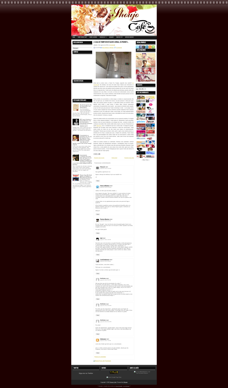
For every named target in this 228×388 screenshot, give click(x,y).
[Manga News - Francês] (141, 144)
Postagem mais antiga (129, 157)
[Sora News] (150, 133)
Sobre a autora (93, 37)
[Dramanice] (150, 106)
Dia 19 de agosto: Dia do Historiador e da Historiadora (86, 106)
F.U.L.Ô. (102, 167)
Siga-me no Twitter (86, 373)
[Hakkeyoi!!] (150, 150)
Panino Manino (104, 219)
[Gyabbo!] (141, 106)
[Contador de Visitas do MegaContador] (114, 373)
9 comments (119, 47)
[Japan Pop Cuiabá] (150, 112)
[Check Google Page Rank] (114, 377)
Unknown (103, 339)
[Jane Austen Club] (141, 119)
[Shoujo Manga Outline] (141, 147)
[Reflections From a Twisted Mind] (141, 109)
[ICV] (141, 150)
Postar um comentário (100, 356)
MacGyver (98, 125)
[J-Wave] (150, 123)
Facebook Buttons (143, 373)
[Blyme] (141, 102)
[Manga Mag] (150, 157)
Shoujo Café (113, 382)
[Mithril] (141, 116)
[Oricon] (141, 154)
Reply (98, 180)
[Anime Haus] (150, 119)
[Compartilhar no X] (98, 154)
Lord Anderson (104, 259)
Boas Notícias (105, 47)
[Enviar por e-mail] (94, 154)
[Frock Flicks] (141, 133)
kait (101, 238)
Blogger (126, 382)
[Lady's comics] (141, 112)
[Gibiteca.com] (141, 98)
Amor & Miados (104, 185)
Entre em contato (129, 37)
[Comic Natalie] (150, 136)
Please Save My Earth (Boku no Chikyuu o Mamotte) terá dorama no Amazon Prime (86, 177)
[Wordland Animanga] (141, 129)
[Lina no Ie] (150, 98)
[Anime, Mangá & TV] (150, 126)
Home (74, 37)
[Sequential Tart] (150, 139)
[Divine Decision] (150, 129)
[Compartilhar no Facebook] (99, 154)
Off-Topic (111, 47)
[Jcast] (150, 109)
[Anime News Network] (141, 139)
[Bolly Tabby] (141, 157)
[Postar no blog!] (96, 154)
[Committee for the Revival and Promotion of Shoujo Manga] (150, 154)
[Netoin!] (150, 116)
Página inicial (114, 157)
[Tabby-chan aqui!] (150, 102)
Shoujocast (103, 37)
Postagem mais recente (99, 157)
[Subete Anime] (141, 126)
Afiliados (111, 37)
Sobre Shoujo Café (82, 37)
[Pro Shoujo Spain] (150, 147)
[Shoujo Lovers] (150, 144)
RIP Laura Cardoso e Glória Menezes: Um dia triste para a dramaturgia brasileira (86, 121)
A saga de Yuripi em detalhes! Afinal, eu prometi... (111, 42)
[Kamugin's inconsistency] (141, 136)
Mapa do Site (119, 37)
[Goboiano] (141, 123)
